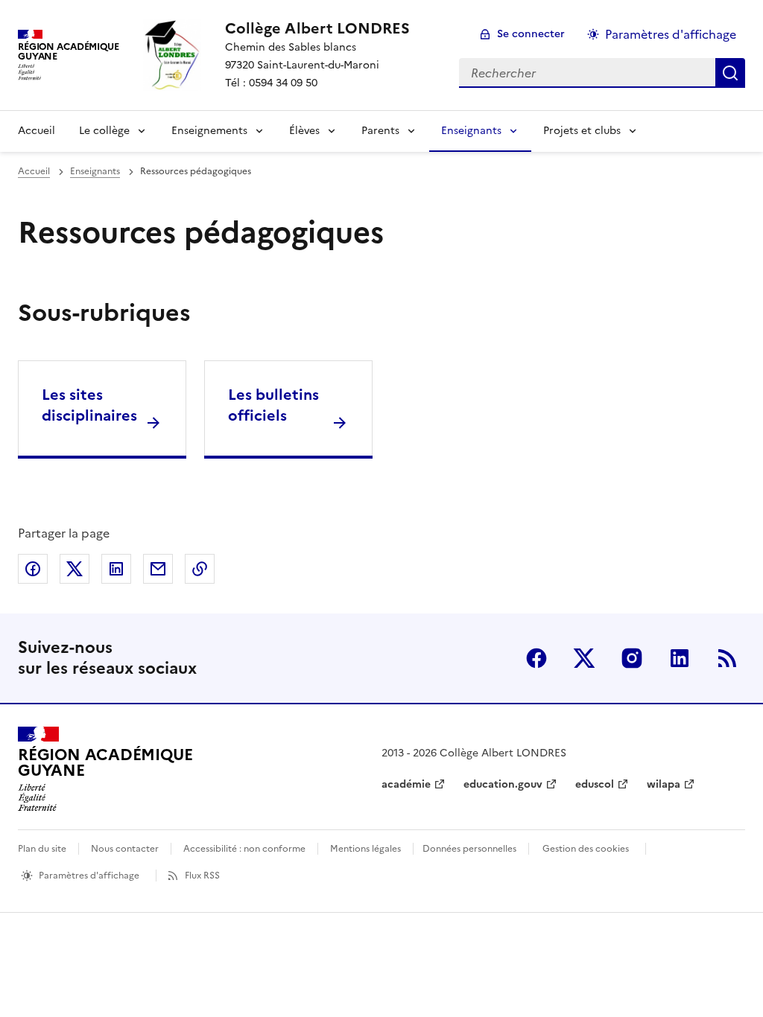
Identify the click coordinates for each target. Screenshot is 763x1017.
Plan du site (42, 848)
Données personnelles (469, 848)
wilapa (663, 784)
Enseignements (209, 130)
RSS (727, 658)
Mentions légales (365, 848)
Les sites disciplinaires (89, 405)
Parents (380, 130)
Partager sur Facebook (33, 569)
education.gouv (502, 784)
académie (406, 784)
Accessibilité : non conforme (244, 848)
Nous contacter (125, 848)
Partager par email (158, 569)
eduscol (594, 784)
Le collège (104, 130)
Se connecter (531, 34)
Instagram (632, 658)
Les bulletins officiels (273, 405)
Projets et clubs (582, 130)
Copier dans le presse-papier (200, 569)
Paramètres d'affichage (670, 34)
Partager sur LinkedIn (116, 569)
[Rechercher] (730, 73)
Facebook (536, 658)
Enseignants (471, 130)
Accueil (36, 130)
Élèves (304, 130)
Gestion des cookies (585, 848)
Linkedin (679, 658)
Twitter (584, 658)
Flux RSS (202, 875)
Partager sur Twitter (74, 569)
